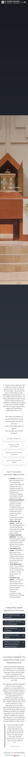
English (17, 755)
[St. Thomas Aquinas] (10, 2)
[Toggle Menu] (25, 2)
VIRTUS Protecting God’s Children (14, 461)
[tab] (14, 616)
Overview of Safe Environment (14, 445)
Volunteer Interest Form (14, 438)
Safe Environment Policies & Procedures (14, 453)
